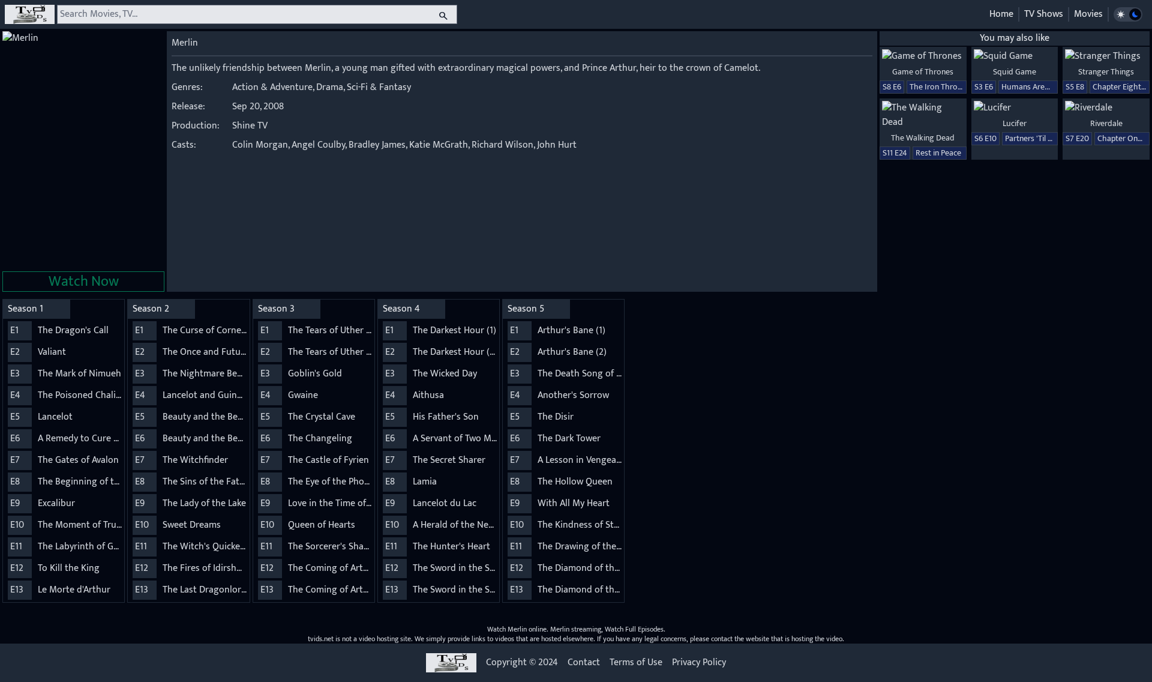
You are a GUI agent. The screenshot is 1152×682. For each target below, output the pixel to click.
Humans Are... (1025, 87)
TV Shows (1043, 14)
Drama (329, 87)
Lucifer (1015, 123)
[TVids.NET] (30, 14)
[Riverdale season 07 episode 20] (1106, 108)
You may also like (1014, 38)
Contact (584, 663)
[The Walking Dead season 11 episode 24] (923, 115)
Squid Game (1014, 72)
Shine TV (250, 126)
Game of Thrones (922, 72)
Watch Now (84, 281)
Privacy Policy (699, 663)
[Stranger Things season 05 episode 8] (1106, 56)
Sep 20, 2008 (258, 106)
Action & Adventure (272, 87)
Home (1001, 14)
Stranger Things (1106, 72)
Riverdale (1106, 123)
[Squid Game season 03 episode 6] (1014, 56)
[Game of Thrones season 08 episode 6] (923, 56)
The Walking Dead (923, 138)
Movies (1088, 14)
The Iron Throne (938, 87)
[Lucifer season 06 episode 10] (1014, 108)
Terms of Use (636, 663)
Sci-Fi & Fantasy (379, 87)
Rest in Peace (938, 153)
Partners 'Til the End (1040, 138)
